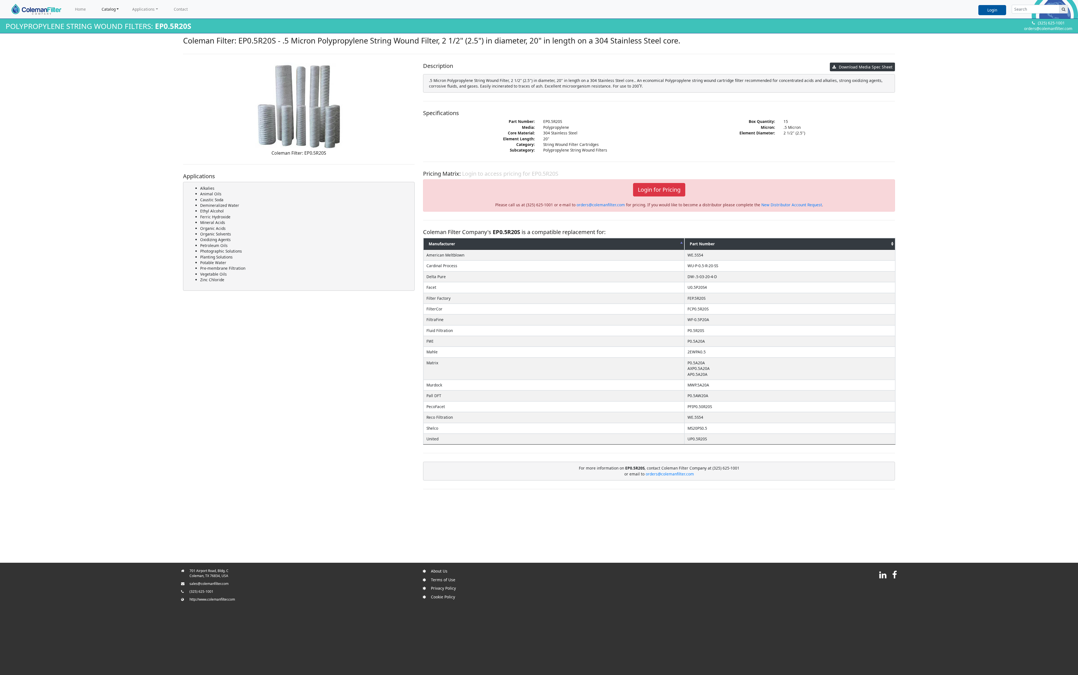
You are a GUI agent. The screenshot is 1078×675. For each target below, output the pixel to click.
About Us (439, 571)
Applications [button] (143, 9)
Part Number (702, 243)
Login (992, 10)
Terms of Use (443, 579)
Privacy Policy (443, 588)
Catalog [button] (109, 9)
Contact (181, 9)
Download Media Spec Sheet (865, 67)
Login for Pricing (659, 189)
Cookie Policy (443, 597)
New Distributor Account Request (791, 204)
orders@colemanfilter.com (1048, 28)
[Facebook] (894, 574)
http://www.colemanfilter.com (212, 599)
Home (80, 9)
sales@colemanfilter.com (209, 583)
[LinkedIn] (883, 574)
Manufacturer (442, 243)
